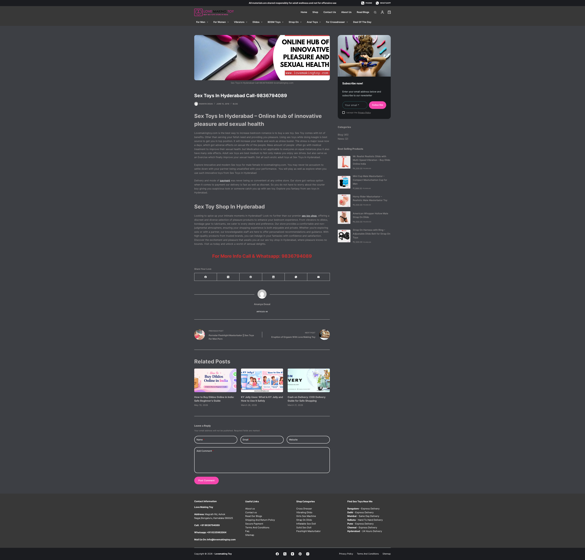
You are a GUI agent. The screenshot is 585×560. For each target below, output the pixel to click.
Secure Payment (254, 523)
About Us (346, 12)
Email (246, 439)
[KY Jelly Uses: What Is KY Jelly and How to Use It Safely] (262, 380)
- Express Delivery (360, 512)
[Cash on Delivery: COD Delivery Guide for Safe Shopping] (309, 380)
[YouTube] (292, 553)
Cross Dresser (304, 508)
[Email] (318, 277)
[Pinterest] (250, 277)
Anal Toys (312, 22)
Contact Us (329, 12)
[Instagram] (307, 553)
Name (200, 439)
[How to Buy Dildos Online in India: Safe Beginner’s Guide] (215, 380)
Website (293, 439)
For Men (200, 22)
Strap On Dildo (304, 519)
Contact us (251, 512)
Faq (247, 531)
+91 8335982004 (216, 532)
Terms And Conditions (257, 527)
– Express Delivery (363, 508)
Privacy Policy (364, 112)
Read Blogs (363, 12)
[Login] (382, 12)
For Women (219, 22)
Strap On (294, 22)
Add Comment (205, 450)
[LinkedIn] (273, 277)
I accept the (358, 112)
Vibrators (239, 22)
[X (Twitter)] (228, 277)
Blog (235, 104)
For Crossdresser (335, 22)
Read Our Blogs (253, 516)
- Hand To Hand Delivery (365, 519)
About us (250, 508)
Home (304, 12)
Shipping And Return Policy (260, 519)
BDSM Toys (274, 22)
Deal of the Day (362, 22)
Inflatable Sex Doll (306, 523)
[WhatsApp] (296, 277)
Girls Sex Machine (306, 516)
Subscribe (377, 104)
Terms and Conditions (368, 553)
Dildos (256, 22)
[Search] (375, 12)
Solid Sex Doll (303, 527)
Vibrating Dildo (304, 512)
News (341, 138)
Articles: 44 (262, 312)
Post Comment (206, 480)
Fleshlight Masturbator (308, 531)
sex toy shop (309, 215)
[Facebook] (205, 277)
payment (225, 180)
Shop (315, 12)
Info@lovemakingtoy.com (221, 539)
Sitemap (249, 535)
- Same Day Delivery (363, 516)
